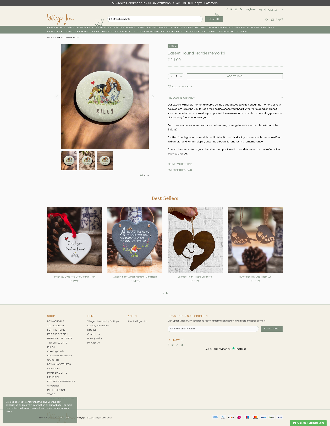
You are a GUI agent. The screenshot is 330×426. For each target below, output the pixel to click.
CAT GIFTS (53, 360)
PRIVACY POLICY (47, 418)
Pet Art (51, 347)
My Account (93, 343)
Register (250, 9)
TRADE (51, 394)
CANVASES (53, 368)
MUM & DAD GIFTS (57, 373)
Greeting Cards (55, 351)
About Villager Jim (137, 321)
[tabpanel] (75, 249)
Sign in (262, 9)
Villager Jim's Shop (61, 19)
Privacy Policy (94, 338)
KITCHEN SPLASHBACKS (61, 381)
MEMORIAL (53, 377)
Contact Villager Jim (310, 422)
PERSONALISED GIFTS (59, 338)
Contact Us (93, 334)
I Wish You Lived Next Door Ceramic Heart (74, 277)
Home (49, 37)
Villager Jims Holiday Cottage (103, 321)
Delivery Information (98, 325)
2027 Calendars (55, 325)
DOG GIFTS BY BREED (59, 356)
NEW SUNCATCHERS (59, 364)
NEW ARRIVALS (55, 321)
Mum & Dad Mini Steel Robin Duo (255, 277)
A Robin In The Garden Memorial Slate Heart (135, 277)
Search (214, 19)
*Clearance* (53, 386)
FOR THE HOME (56, 330)
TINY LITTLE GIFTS (57, 343)
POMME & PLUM (56, 390)
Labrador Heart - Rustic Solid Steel (195, 277)
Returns (91, 330)
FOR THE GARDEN (57, 334)
